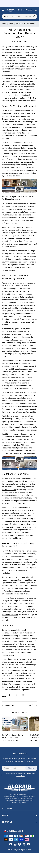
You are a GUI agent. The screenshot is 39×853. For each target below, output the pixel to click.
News (11, 24)
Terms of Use (30, 773)
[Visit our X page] (24, 845)
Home (4, 24)
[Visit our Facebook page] (10, 845)
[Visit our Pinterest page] (19, 845)
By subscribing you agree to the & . (20, 775)
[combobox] (19, 16)
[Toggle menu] (3, 10)
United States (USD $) (15, 831)
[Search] (34, 16)
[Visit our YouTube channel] (28, 845)
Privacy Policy (20, 776)
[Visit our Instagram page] (15, 845)
